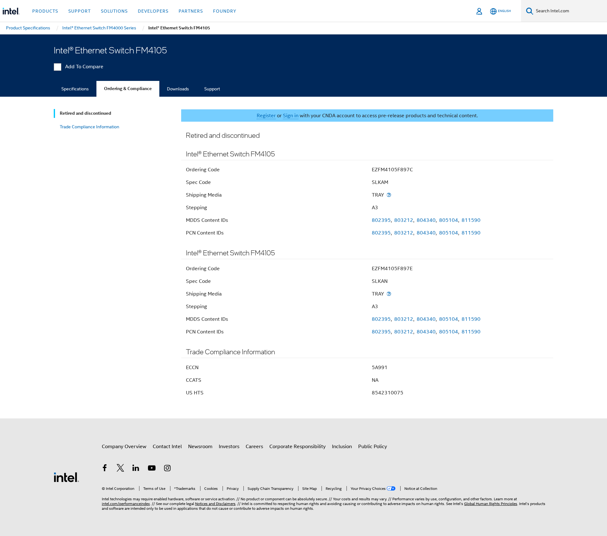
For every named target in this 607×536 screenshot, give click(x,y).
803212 (403, 220)
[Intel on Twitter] (120, 469)
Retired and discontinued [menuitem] (85, 113)
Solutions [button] (114, 11)
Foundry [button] (224, 11)
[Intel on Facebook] (104, 469)
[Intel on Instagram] (167, 469)
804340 (426, 220)
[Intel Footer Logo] (66, 477)
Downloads (178, 89)
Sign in (290, 116)
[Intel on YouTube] (151, 469)
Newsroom (200, 446)
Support (212, 89)
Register (266, 116)
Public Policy (372, 446)
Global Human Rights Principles (490, 503)
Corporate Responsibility (297, 446)
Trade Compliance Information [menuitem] (89, 127)
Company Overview (124, 446)
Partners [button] (191, 11)
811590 (471, 220)
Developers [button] (153, 11)
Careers (254, 446)
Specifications (75, 89)
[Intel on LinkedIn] (136, 469)
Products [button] (45, 11)
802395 (381, 220)
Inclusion (342, 446)
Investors (229, 446)
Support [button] (79, 11)
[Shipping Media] (388, 195)
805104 (448, 220)
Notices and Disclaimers (215, 503)
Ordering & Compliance (128, 89)
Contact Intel (167, 446)
